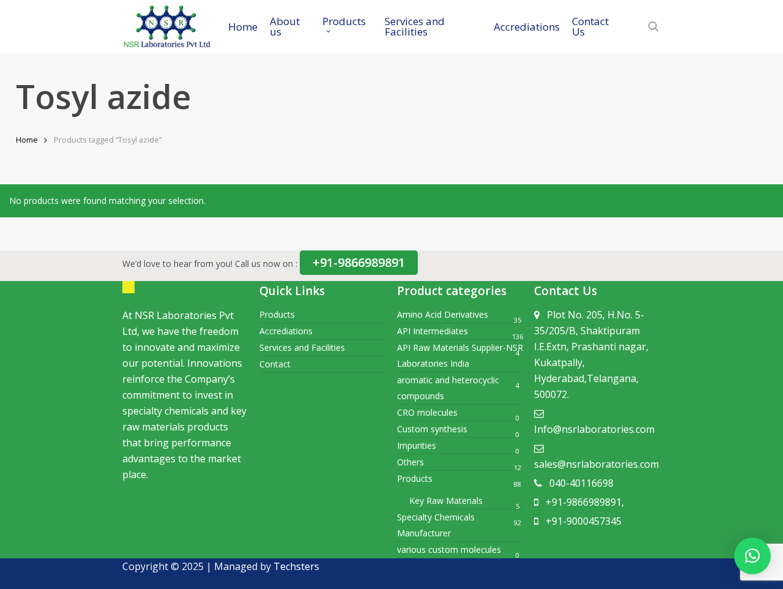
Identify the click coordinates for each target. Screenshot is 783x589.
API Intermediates (432, 331)
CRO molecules (427, 412)
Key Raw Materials (446, 500)
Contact (275, 364)
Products (277, 314)
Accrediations (286, 331)
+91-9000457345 (584, 521)
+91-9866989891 (359, 262)
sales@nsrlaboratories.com (596, 464)
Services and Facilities (302, 347)
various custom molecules (449, 549)
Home (27, 139)
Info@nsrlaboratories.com (594, 429)
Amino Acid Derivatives (442, 314)
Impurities (416, 445)
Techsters (296, 566)
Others (410, 462)
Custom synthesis (432, 429)
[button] (752, 556)
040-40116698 (581, 483)
